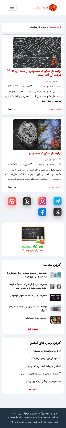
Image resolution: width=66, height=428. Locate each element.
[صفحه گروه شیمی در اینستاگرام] (42, 201)
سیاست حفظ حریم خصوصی (37, 417)
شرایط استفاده (15, 417)
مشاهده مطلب (54, 109)
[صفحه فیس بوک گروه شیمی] (42, 212)
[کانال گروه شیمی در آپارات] (12, 201)
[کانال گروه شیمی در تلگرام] (58, 201)
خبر (46, 81)
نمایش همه (33, 329)
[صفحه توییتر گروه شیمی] (58, 212)
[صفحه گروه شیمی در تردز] (27, 201)
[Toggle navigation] (12, 7)
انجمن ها (33, 389)
